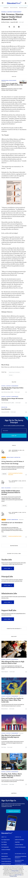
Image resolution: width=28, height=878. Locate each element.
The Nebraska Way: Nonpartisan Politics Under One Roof (12, 388)
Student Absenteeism (12, 519)
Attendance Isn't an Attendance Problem (11, 524)
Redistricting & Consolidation (14, 372)
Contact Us (18, 836)
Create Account (14, 811)
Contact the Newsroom (20, 847)
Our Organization (5, 839)
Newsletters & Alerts (6, 858)
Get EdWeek (4, 853)
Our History (4, 842)
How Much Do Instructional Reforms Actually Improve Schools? (10, 737)
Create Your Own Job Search (13, 628)
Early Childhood (6, 487)
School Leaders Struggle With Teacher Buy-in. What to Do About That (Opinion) (12, 85)
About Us (3, 836)
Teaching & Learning (23, 7)
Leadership (6, 7)
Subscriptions (4, 856)
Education (4, 407)
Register (4, 505)
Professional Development (8, 80)
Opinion (3, 81)
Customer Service (19, 844)
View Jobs (7, 568)
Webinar (3, 459)
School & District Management (11, 11)
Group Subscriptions (6, 861)
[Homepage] (14, 3)
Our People (4, 844)
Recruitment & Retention (13, 457)
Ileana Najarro (4, 671)
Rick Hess (3, 747)
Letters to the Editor (19, 839)
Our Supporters (5, 847)
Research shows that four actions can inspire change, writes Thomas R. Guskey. (11, 89)
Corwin (19, 536)
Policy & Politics (14, 7)
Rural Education (5, 409)
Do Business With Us (20, 853)
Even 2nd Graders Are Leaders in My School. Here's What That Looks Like (12, 700)
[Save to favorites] (14, 27)
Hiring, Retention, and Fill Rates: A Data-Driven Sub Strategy (12, 462)
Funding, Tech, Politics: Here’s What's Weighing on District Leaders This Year (11, 775)
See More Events (14, 545)
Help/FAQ (17, 842)
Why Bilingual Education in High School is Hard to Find (12, 662)
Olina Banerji (4, 784)
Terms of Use (18, 874)
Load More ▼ (14, 793)
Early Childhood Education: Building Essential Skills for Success (10, 492)
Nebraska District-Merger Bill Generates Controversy (12, 399)
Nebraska (10, 375)
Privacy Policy (15, 870)
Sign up (14, 435)
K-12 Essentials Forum (17, 487)
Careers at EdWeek (5, 849)
